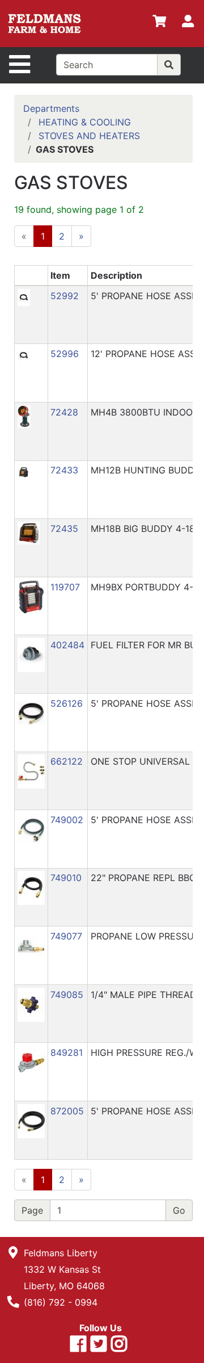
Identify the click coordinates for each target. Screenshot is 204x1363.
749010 (66, 877)
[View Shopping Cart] (159, 23)
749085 (66, 994)
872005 (67, 1111)
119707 (65, 587)
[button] (24, 296)
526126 (66, 703)
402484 (67, 645)
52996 (64, 353)
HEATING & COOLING (85, 122)
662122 (66, 761)
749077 (66, 936)
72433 (64, 470)
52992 (64, 295)
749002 (66, 819)
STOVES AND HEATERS (89, 135)
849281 (66, 1052)
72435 (64, 528)
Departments (51, 108)
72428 (64, 412)
